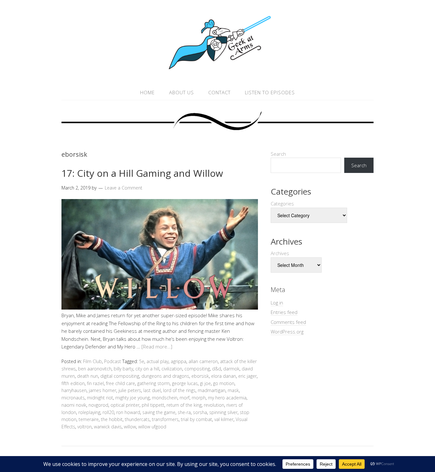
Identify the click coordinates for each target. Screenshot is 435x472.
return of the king (184, 405)
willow (130, 427)
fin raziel (95, 383)
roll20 (108, 412)
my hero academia (227, 398)
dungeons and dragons (165, 376)
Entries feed (284, 312)
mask (233, 390)
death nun (87, 376)
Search (278, 154)
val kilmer (223, 419)
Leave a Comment (123, 188)
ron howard (128, 412)
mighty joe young (132, 398)
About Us (181, 92)
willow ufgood (152, 427)
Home (147, 92)
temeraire (89, 419)
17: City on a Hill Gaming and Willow (142, 173)
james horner (102, 390)
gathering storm (153, 383)
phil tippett (153, 405)
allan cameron (203, 361)
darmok (231, 369)
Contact (219, 92)
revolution (214, 405)
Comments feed (288, 322)
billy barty (123, 369)
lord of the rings (179, 390)
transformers (165, 419)
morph (199, 398)
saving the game (158, 412)
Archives (280, 253)
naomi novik (73, 405)
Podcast (112, 361)
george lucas (185, 383)
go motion (223, 383)
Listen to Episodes (270, 92)
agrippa (178, 361)
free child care (120, 383)
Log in (277, 302)
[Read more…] (156, 346)
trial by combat (196, 419)
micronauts (73, 398)
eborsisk (200, 376)
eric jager (247, 376)
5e (141, 361)
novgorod (98, 405)
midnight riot (100, 398)
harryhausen (74, 390)
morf (184, 398)
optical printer (125, 405)
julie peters (129, 390)
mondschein (164, 398)
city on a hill (147, 369)
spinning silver (223, 412)
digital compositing (119, 376)
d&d (216, 369)
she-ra (184, 412)
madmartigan (211, 390)
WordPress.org (287, 331)
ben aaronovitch (94, 369)
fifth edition (73, 383)
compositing (197, 369)
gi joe (205, 383)
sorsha (200, 412)
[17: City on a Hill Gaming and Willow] (159, 307)
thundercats (137, 419)
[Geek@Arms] (217, 69)
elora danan (223, 376)
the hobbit (112, 419)
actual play (157, 361)
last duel (152, 390)
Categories (282, 203)
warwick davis (108, 427)
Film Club (92, 361)
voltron (84, 427)
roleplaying (89, 412)
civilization (171, 369)
